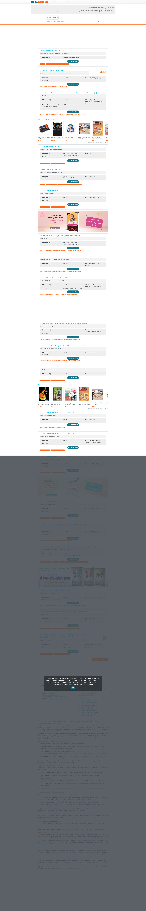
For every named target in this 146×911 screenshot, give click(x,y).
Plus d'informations (73, 61)
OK (73, 687)
